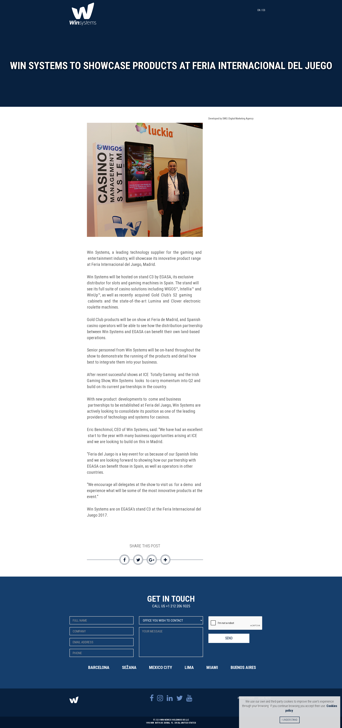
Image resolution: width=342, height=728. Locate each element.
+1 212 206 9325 (178, 606)
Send (229, 638)
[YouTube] (189, 698)
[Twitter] (179, 698)
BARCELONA (98, 667)
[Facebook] (152, 698)
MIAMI (212, 667)
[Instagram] (160, 698)
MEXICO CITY (160, 667)
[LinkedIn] (170, 698)
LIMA (189, 667)
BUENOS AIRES (243, 667)
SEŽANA (129, 667)
